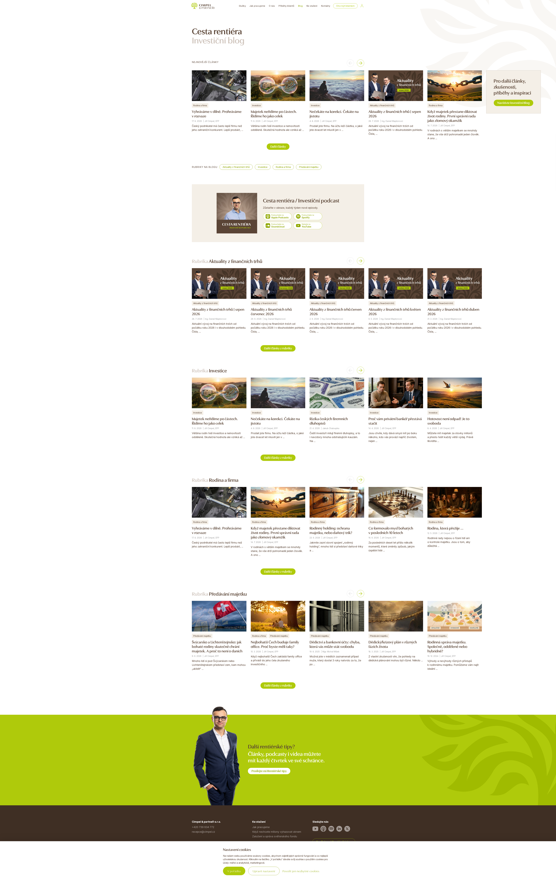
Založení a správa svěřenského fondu (274, 836)
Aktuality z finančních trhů (236, 167)
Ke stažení (311, 5)
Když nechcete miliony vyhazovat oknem (276, 831)
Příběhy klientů (286, 5)
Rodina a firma (283, 167)
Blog (300, 5)
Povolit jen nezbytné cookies (300, 871)
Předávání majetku (308, 167)
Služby (242, 5)
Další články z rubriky (278, 348)
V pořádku (234, 871)
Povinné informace (203, 864)
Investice (262, 167)
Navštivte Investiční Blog (513, 102)
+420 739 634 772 (203, 827)
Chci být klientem (345, 5)
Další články (278, 146)
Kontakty (325, 5)
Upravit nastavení (264, 871)
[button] (350, 63)
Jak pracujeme (257, 5)
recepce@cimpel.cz (203, 831)
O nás (272, 5)
